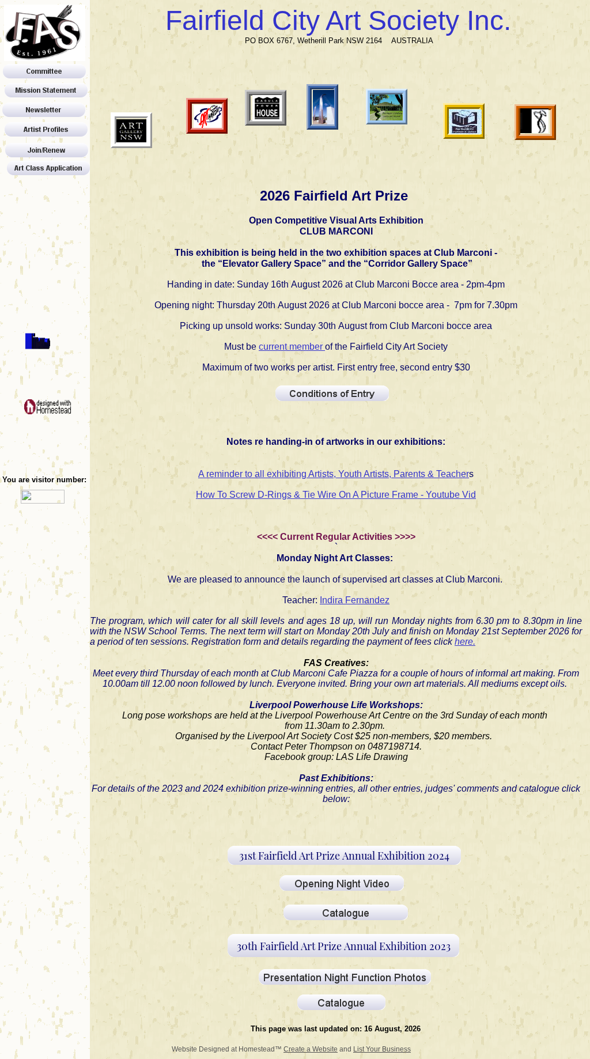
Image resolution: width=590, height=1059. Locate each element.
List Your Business (382, 1049)
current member (292, 346)
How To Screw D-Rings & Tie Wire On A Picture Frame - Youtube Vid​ (336, 495)
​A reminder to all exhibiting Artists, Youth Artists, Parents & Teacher (333, 474)
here (464, 641)
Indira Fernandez (354, 600)
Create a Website (310, 1049)
